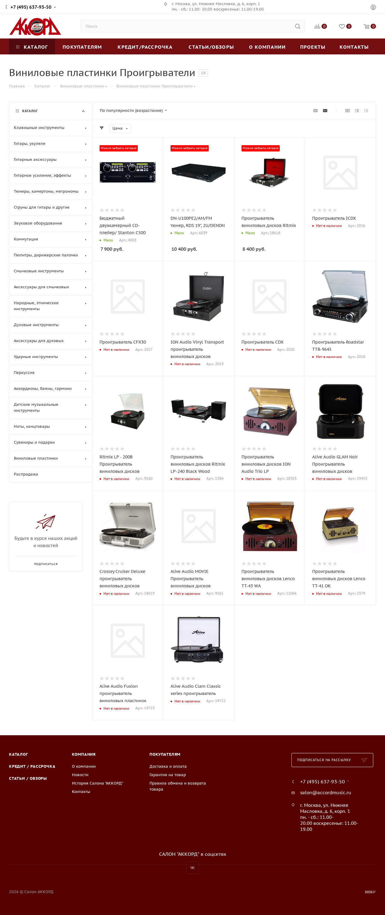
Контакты (81, 791)
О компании (84, 766)
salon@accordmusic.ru (325, 792)
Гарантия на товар (167, 774)
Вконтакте (192, 867)
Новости (80, 774)
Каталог (18, 754)
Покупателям (164, 754)
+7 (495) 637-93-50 (31, 7)
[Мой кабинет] (373, 8)
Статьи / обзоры (28, 778)
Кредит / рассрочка (32, 766)
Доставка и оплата (168, 766)
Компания (84, 754)
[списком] (357, 110)
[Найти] (297, 26)
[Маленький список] (315, 110)
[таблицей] (366, 110)
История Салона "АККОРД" (97, 783)
